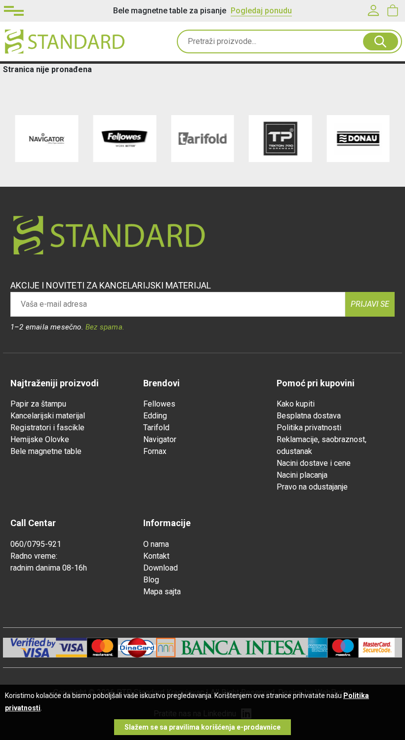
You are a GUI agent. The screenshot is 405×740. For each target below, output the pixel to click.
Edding (155, 415)
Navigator (159, 439)
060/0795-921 (35, 544)
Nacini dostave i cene (314, 463)
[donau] (358, 138)
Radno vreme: (33, 556)
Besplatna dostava (309, 415)
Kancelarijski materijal (47, 415)
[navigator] (47, 138)
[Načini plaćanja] (71, 648)
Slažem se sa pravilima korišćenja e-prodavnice (202, 727)
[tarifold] (202, 138)
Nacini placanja (302, 475)
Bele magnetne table (45, 451)
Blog (151, 579)
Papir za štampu (38, 404)
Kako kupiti (296, 404)
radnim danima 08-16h (48, 568)
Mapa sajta (162, 591)
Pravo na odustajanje (312, 487)
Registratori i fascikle (47, 427)
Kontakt (156, 556)
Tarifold (156, 427)
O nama (156, 544)
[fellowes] (125, 138)
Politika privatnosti (309, 427)
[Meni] (14, 11)
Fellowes (159, 404)
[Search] (380, 41)
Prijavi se (370, 304)
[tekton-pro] (280, 138)
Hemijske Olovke (39, 439)
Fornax (154, 451)
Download (160, 568)
